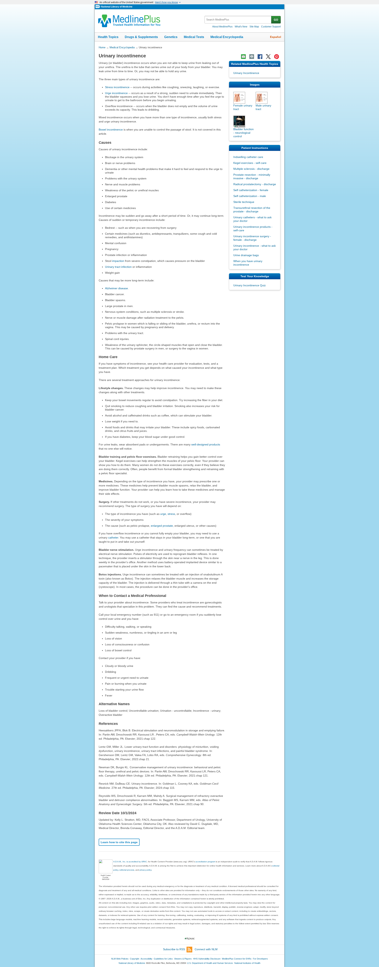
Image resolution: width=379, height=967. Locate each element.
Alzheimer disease (116, 288)
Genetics (170, 37)
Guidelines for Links (163, 959)
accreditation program (205, 862)
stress (171, 513)
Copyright (134, 959)
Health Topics (108, 37)
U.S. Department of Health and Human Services (210, 963)
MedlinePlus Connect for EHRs (236, 959)
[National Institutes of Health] (98, 7)
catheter (113, 537)
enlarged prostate (162, 525)
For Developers (260, 959)
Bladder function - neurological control (243, 133)
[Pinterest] (276, 56)
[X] (268, 56)
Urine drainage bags (246, 255)
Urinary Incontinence (246, 73)
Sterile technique (243, 201)
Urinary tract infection (118, 266)
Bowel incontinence (111, 129)
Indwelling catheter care (248, 157)
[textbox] (238, 19)
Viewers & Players (183, 959)
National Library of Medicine (116, 6)
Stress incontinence (117, 87)
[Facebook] (260, 56)
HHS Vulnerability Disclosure (206, 959)
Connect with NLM (206, 949)
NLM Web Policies (120, 959)
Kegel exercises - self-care (249, 162)
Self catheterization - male (249, 196)
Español (275, 36)
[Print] (251, 56)
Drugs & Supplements (141, 37)
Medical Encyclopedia (226, 37)
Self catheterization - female (250, 190)
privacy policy (145, 870)
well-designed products (205, 444)
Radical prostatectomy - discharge (254, 184)
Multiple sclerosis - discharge (251, 168)
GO (276, 19)
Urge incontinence (116, 93)
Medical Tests (194, 37)
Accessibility (146, 959)
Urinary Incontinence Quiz (249, 285)
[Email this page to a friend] (243, 56)
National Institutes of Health (247, 963)
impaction (118, 260)
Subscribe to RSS (174, 949)
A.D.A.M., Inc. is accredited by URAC (130, 862)
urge (163, 513)
